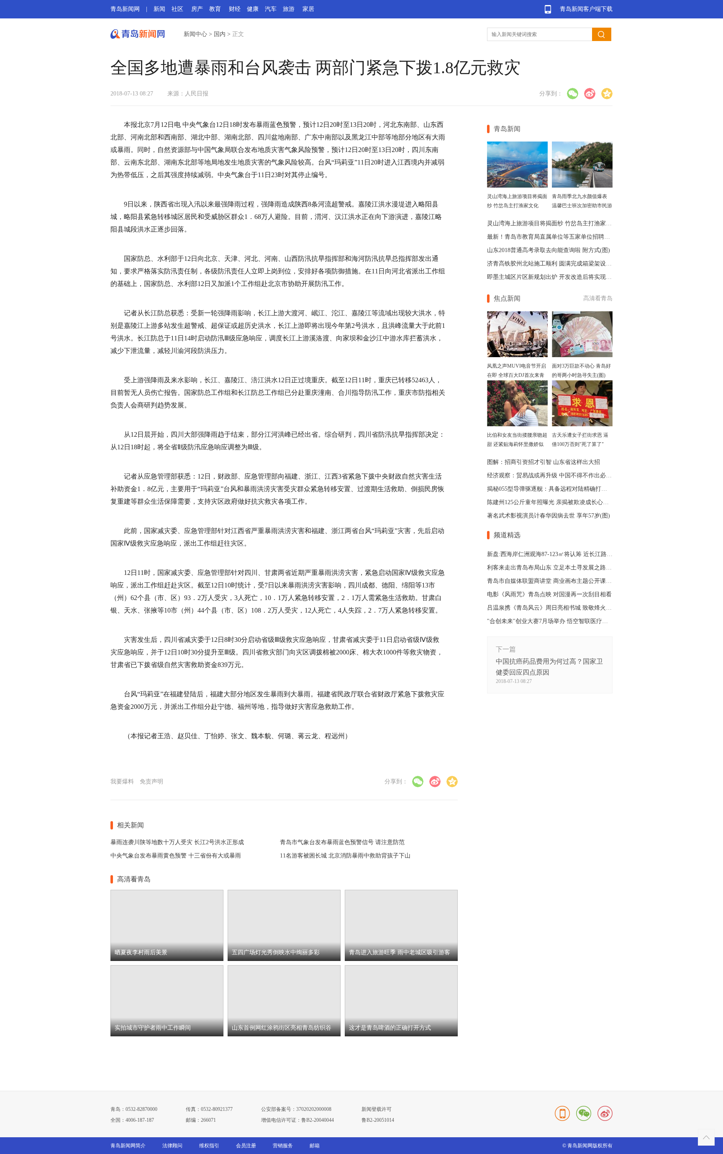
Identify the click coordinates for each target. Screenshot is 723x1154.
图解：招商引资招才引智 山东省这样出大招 (543, 462)
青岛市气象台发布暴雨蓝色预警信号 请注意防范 (342, 842)
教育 (215, 9)
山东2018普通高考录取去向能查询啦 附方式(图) (548, 250)
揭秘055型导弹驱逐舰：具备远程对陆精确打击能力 (553, 489)
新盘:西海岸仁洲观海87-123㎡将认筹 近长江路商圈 (552, 554)
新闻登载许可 (377, 1109)
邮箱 (315, 1146)
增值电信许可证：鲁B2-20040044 (297, 1120)
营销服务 (283, 1146)
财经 (235, 9)
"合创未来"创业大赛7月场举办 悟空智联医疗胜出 (550, 621)
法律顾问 (172, 1146)
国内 (220, 34)
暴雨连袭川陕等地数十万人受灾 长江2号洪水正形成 (177, 842)
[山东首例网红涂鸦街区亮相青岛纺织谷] (284, 1034)
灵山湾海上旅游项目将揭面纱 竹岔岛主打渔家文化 (552, 223)
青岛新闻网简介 (128, 1146)
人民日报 (196, 93)
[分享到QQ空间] (607, 93)
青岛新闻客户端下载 (586, 9)
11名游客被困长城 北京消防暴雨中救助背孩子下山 (345, 856)
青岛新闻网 (125, 9)
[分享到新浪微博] (589, 93)
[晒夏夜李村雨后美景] (166, 959)
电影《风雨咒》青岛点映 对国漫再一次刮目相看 (549, 594)
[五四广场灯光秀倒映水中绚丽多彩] (284, 959)
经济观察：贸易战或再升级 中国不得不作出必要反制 (555, 475)
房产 (197, 9)
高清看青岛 (598, 298)
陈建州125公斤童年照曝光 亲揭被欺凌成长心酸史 (551, 502)
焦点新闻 (507, 298)
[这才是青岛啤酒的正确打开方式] (401, 1034)
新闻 (159, 9)
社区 (177, 9)
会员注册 (246, 1146)
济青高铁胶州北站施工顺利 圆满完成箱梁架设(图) (551, 263)
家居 (308, 9)
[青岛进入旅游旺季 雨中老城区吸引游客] (401, 959)
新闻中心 (195, 34)
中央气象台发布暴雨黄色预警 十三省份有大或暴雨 (175, 856)
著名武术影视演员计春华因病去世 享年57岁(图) (548, 516)
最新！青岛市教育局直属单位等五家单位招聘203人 (553, 237)
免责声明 (151, 781)
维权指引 (209, 1146)
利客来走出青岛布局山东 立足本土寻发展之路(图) (551, 567)
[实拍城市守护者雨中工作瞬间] (166, 1034)
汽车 (271, 9)
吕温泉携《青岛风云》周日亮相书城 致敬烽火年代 (552, 608)
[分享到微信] (572, 93)
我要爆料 (122, 781)
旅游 (289, 9)
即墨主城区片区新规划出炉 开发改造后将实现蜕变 (552, 277)
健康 (253, 9)
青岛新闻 (507, 128)
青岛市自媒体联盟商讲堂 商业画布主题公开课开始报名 (558, 581)
